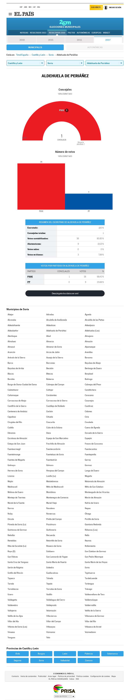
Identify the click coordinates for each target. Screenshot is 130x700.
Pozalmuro (51, 524)
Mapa (113, 676)
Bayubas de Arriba (16, 368)
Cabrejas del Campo (55, 384)
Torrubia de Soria (54, 589)
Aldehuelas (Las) (92, 330)
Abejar (10, 314)
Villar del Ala (13, 621)
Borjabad (89, 374)
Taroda (11, 584)
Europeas (96, 33)
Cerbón (49, 411)
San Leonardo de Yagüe (57, 557)
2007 (107, 40)
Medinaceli (12, 487)
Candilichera (90, 390)
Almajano (89, 336)
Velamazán (51, 610)
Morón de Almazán (93, 497)
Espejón (88, 438)
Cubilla (11, 427)
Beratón (49, 368)
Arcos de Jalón (53, 352)
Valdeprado (51, 605)
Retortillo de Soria (54, 540)
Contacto (15, 676)
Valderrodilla (90, 605)
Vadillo (49, 594)
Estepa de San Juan (16, 444)
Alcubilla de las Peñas (94, 320)
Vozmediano (90, 632)
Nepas (88, 508)
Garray (88, 460)
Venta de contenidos (28, 676)
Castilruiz (89, 406)
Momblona (51, 492)
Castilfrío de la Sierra (17, 406)
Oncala (11, 519)
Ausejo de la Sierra (54, 357)
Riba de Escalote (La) (17, 546)
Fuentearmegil (14, 449)
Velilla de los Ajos (15, 616)
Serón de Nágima (15, 567)
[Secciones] (10, 14)
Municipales (35, 47)
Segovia (17, 660)
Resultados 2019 (57, 33)
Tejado (49, 584)
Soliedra (50, 567)
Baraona (88, 357)
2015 (50, 40)
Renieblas (12, 540)
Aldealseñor (13, 330)
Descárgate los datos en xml (65, 293)
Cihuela (49, 417)
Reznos (88, 540)
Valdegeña (12, 600)
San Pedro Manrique (94, 557)
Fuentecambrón (53, 449)
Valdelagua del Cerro (55, 600)
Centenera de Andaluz (17, 411)
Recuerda (50, 535)
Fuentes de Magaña (16, 460)
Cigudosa (12, 417)
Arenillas (89, 352)
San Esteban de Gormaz (95, 551)
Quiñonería (51, 530)
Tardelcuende (91, 578)
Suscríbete (96, 7)
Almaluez (12, 341)
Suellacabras (52, 573)
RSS (77, 679)
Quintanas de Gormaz (17, 530)
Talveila (49, 578)
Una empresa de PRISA (64, 688)
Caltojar (49, 390)
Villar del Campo (53, 621)
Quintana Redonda (93, 524)
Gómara (49, 465)
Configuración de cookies (100, 676)
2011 (79, 40)
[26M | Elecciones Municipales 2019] (65, 24)
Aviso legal (52, 676)
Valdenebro (13, 605)
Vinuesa (11, 632)
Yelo (48, 637)
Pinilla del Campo (54, 519)
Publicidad (42, 676)
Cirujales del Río (15, 422)
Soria (87, 567)
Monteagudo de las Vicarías (97, 492)
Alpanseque (90, 347)
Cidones (88, 411)
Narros (11, 508)
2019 (22, 40)
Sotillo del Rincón (15, 573)
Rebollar (11, 535)
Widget (106, 33)
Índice (71, 679)
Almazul (11, 347)
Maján (10, 481)
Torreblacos (13, 589)
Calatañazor (13, 390)
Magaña (88, 476)
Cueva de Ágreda (92, 427)
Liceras (11, 476)
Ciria (87, 417)
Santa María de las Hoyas (96, 562)
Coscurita (50, 422)
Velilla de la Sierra (93, 610)
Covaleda (89, 422)
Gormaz (88, 465)
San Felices (13, 557)
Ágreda (88, 314)
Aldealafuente (14, 325)
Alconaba (12, 320)
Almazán (89, 341)
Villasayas (50, 627)
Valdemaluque (91, 600)
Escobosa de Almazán (17, 438)
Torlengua (89, 584)
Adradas (50, 314)
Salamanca (112, 653)
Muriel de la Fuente (16, 503)
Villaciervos (51, 616)
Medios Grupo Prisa (64, 696)
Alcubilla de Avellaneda (56, 320)
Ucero (10, 594)
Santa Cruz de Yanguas (18, 562)
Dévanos (11, 433)
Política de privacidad (66, 676)
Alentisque (12, 336)
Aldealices (50, 325)
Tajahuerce (90, 573)
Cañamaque (13, 395)
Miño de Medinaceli (54, 487)
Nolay (10, 514)
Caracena (89, 395)
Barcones (50, 363)
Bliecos (49, 374)
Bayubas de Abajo (93, 363)
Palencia (89, 653)
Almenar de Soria (54, 347)
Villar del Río (90, 621)
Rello (87, 535)
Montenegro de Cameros (57, 497)
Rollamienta (90, 546)
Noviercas (50, 514)
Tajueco (11, 578)
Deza (48, 433)
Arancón (11, 352)
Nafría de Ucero (92, 503)
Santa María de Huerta (56, 562)
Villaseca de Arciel (93, 627)
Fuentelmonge (14, 454)
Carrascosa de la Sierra (56, 400)
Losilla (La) (51, 476)
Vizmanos (50, 632)
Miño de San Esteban (94, 487)
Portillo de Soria (92, 519)
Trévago (88, 589)
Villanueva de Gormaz (94, 616)
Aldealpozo (90, 325)
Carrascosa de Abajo (17, 400)
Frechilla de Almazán (55, 444)
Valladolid (65, 660)
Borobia (11, 379)
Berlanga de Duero (93, 368)
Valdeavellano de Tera (94, 594)
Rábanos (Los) (91, 530)
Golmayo (11, 465)
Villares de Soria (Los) (17, 627)
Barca (10, 363)
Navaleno (50, 508)
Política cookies (82, 676)
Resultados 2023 (38, 33)
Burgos (41, 653)
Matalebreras (52, 481)
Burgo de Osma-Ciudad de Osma (22, 384)
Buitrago (88, 379)
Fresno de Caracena (94, 444)
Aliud (48, 336)
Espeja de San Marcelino (57, 438)
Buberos (50, 379)
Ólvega (88, 514)
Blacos (11, 374)
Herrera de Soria (15, 470)
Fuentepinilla (90, 454)
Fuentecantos (91, 449)
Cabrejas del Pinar (93, 384)
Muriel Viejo (51, 503)
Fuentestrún (51, 460)
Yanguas (11, 637)
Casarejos (89, 400)
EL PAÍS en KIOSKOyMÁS (58, 679)
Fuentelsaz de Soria (55, 454)
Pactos (71, 33)
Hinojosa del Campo (55, 470)
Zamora (88, 660)
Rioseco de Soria (53, 546)
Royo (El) (11, 551)
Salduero (50, 551)
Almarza (50, 341)
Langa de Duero (92, 470)
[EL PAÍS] (24, 14)
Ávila (17, 653)
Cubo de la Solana (54, 427)
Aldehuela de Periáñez (56, 330)
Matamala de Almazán (95, 481)
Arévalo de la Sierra (16, 357)
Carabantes (51, 395)
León (64, 653)
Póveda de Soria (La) (17, 524)
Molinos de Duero (15, 492)
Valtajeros (12, 610)
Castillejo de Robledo (55, 406)
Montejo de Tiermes (16, 497)
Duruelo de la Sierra (94, 433)
